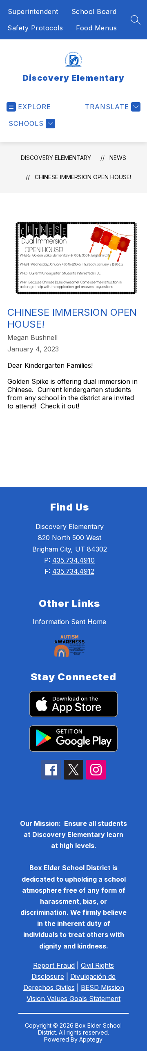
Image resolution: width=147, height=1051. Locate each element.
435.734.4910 (73, 560)
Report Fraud (54, 965)
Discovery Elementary (56, 157)
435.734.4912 (73, 571)
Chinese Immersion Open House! (83, 176)
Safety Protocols (35, 28)
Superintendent (33, 11)
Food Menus (96, 28)
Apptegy (90, 1039)
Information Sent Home (69, 622)
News (117, 157)
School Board (94, 11)
